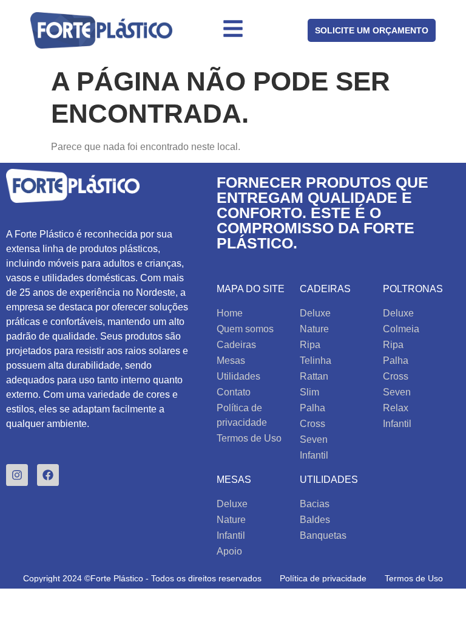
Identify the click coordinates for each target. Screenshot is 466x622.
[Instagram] (17, 475)
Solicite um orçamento (371, 30)
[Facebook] (48, 475)
